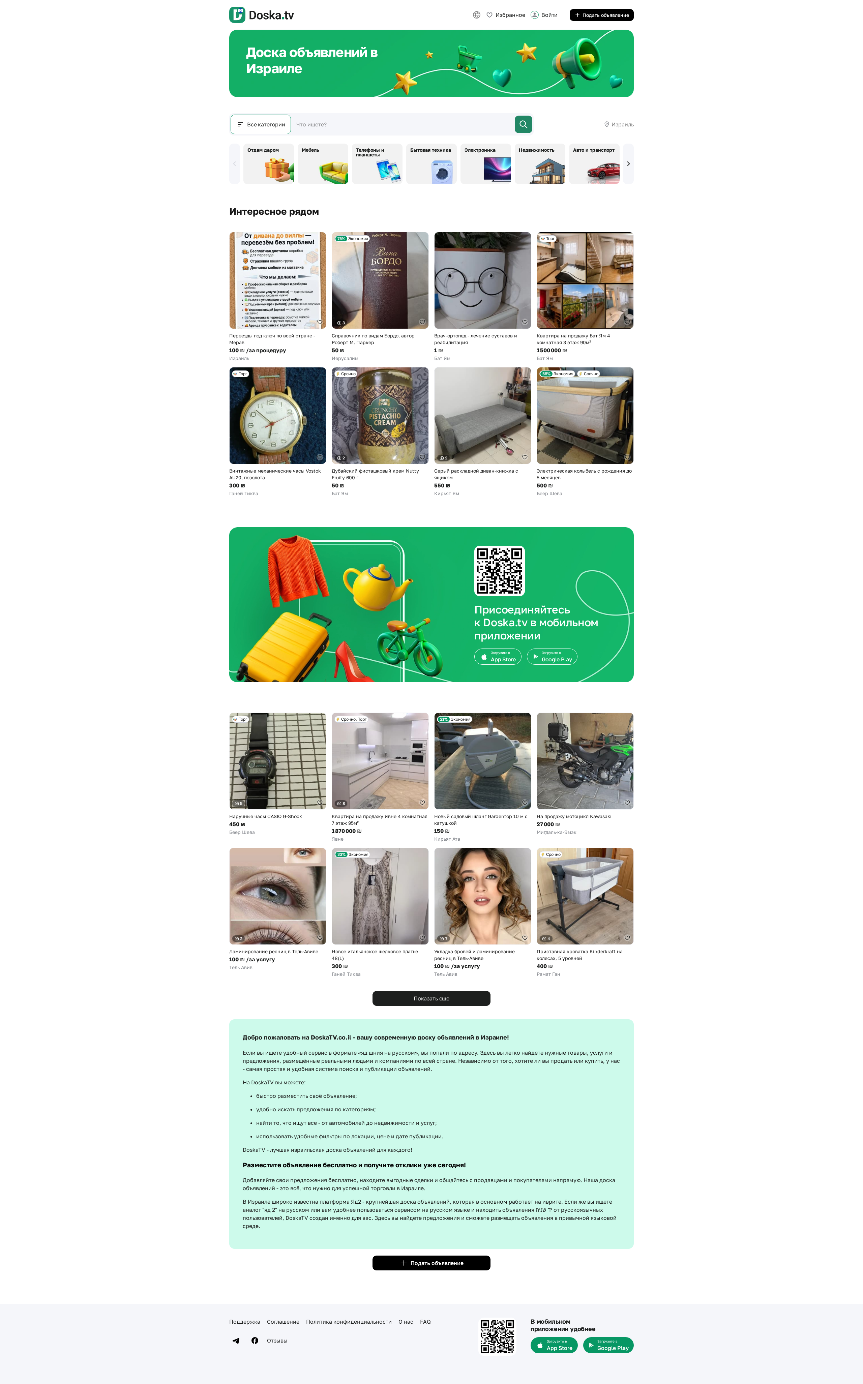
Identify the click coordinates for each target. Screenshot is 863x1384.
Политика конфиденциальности (349, 1321)
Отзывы (277, 1340)
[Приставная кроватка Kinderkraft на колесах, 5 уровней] (585, 912)
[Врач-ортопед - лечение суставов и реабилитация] (482, 297)
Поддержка (244, 1321)
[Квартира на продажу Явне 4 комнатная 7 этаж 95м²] (380, 777)
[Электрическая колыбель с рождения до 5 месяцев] (585, 432)
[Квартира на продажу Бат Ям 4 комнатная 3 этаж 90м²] (585, 297)
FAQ (425, 1321)
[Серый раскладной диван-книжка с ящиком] (482, 432)
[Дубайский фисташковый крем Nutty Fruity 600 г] (380, 432)
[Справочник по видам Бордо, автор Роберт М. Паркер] (380, 297)
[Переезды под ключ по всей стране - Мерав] (277, 297)
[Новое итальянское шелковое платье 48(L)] (380, 912)
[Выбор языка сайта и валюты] (477, 15)
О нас (405, 1321)
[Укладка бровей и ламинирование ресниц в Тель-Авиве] (482, 912)
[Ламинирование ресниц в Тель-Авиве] (277, 909)
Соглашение (283, 1321)
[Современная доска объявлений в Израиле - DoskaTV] (261, 15)
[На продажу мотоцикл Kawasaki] (585, 774)
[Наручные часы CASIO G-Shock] (277, 774)
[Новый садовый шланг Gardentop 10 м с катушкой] (482, 777)
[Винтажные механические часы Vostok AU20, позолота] (277, 432)
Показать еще (431, 998)
